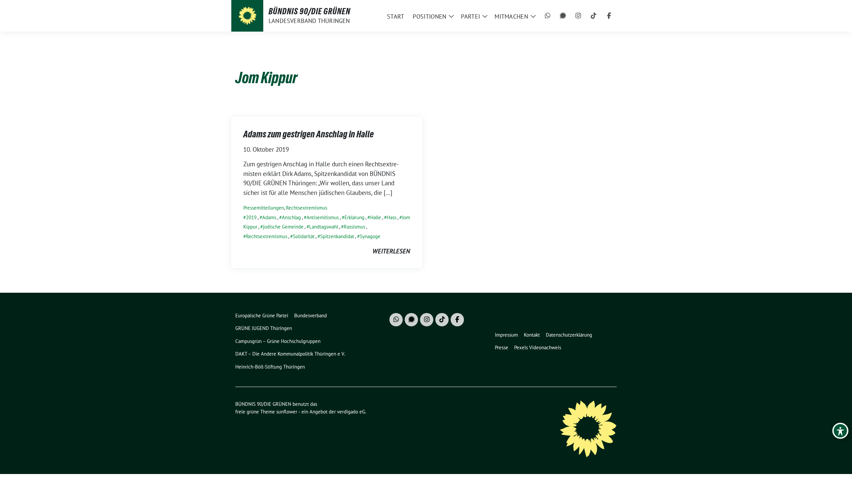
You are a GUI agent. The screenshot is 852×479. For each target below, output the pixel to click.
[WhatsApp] (547, 16)
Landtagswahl (323, 227)
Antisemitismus (323, 217)
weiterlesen (391, 251)
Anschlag (291, 217)
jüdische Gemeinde (283, 227)
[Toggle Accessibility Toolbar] (840, 431)
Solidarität (304, 236)
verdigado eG (351, 411)
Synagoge (370, 236)
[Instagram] (578, 16)
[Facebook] (609, 16)
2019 (251, 217)
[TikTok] (593, 16)
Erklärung (354, 217)
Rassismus (354, 227)
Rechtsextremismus (306, 208)
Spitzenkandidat (337, 236)
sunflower (286, 411)
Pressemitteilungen (263, 208)
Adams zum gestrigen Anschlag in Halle (308, 134)
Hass (391, 217)
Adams (269, 217)
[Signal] (563, 16)
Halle (375, 217)
